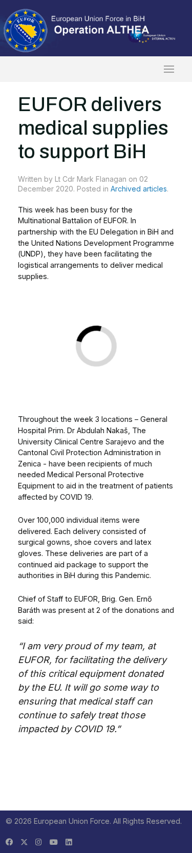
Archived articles (139, 188)
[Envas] (77, 30)
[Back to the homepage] (96, 69)
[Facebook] (9, 842)
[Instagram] (38, 842)
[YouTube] (54, 842)
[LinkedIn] (69, 842)
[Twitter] (24, 842)
